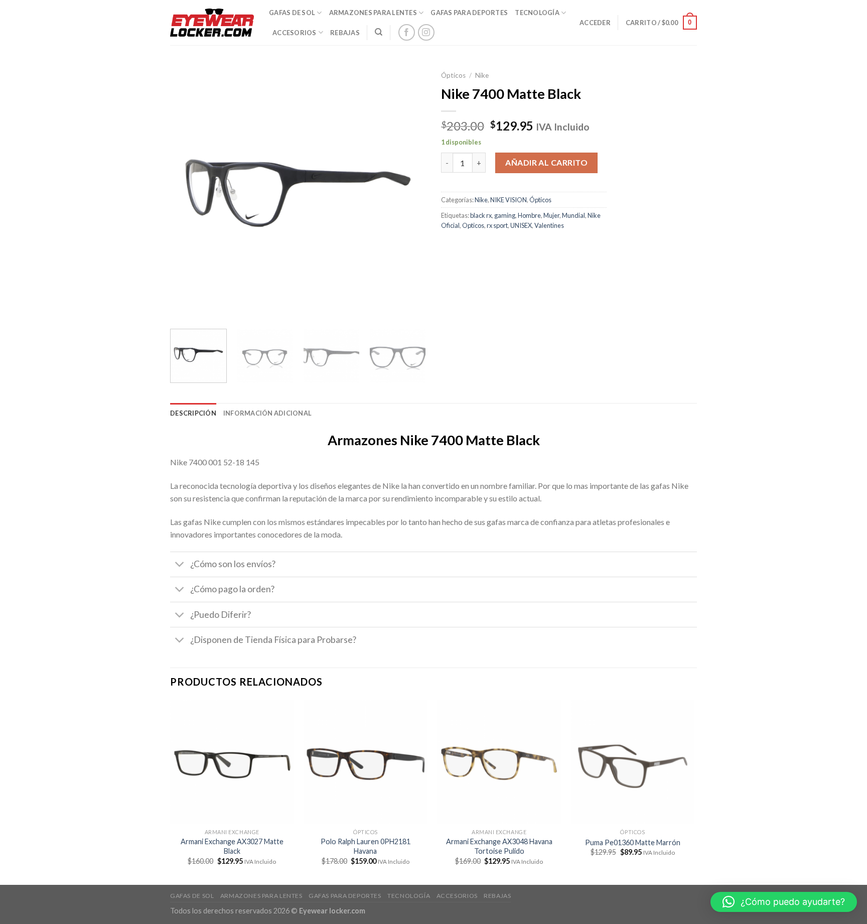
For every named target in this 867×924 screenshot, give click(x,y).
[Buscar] (378, 32)
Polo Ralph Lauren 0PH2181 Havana (365, 846)
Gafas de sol (292, 13)
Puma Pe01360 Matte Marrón (632, 842)
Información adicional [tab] (267, 413)
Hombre (529, 215)
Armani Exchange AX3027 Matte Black (232, 846)
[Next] (408, 193)
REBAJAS (345, 33)
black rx (481, 215)
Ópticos (453, 75)
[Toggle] (180, 565)
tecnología (537, 13)
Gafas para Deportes (469, 13)
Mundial (573, 215)
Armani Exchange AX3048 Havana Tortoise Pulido (499, 846)
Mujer (551, 215)
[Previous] (188, 193)
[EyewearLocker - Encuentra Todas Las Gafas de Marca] (212, 23)
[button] (783, 902)
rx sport (497, 225)
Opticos (473, 225)
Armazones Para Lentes (373, 13)
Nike (482, 75)
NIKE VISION (508, 200)
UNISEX (521, 225)
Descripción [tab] (193, 413)
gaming (504, 215)
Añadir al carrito (546, 162)
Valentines (549, 225)
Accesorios (294, 33)
